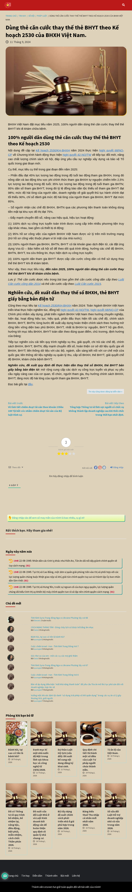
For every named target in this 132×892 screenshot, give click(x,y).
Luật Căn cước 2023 (88, 283)
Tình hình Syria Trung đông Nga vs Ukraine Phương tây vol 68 (59, 617)
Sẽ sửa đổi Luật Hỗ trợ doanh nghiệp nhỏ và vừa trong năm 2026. (115, 820)
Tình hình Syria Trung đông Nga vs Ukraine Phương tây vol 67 (59, 665)
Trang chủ (12, 875)
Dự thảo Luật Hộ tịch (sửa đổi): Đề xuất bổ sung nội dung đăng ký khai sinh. (65, 758)
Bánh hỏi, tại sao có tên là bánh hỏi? (48, 636)
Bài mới (65, 875)
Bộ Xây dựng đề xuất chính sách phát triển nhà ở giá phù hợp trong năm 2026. (66, 820)
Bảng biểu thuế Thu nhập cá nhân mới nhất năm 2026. (91, 818)
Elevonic (37, 620)
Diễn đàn (37, 875)
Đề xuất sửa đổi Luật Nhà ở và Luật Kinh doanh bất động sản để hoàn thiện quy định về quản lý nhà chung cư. (41, 825)
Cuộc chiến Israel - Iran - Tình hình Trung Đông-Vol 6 (55, 674)
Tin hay (25, 875)
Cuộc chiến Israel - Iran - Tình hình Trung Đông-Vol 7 (55, 646)
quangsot (38, 639)
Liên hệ (76, 875)
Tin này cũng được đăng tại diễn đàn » (105, 392)
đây (30, 384)
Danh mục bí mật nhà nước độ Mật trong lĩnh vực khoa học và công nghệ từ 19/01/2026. (41, 759)
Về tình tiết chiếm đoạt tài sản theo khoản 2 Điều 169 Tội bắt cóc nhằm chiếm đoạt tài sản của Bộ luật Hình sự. (35, 409)
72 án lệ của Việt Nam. (114, 751)
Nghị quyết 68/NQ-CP (104, 310)
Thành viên (51, 875)
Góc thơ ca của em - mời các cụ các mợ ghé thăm (54, 655)
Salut (36, 630)
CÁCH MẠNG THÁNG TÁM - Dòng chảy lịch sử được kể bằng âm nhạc (62, 627)
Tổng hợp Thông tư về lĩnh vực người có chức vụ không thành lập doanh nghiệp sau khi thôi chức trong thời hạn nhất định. (96, 409)
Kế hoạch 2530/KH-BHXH (53, 150)
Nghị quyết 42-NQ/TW (77, 154)
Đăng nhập (118, 467)
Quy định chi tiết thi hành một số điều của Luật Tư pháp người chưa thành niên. (90, 759)
